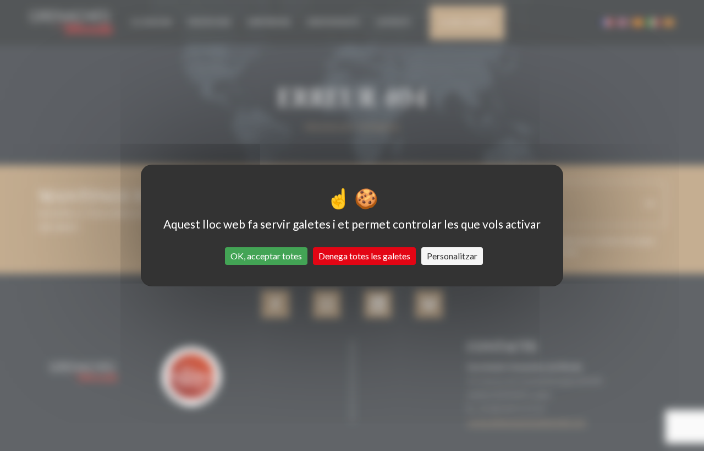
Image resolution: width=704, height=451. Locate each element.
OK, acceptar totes (266, 256)
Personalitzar (452, 256)
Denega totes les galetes (364, 256)
